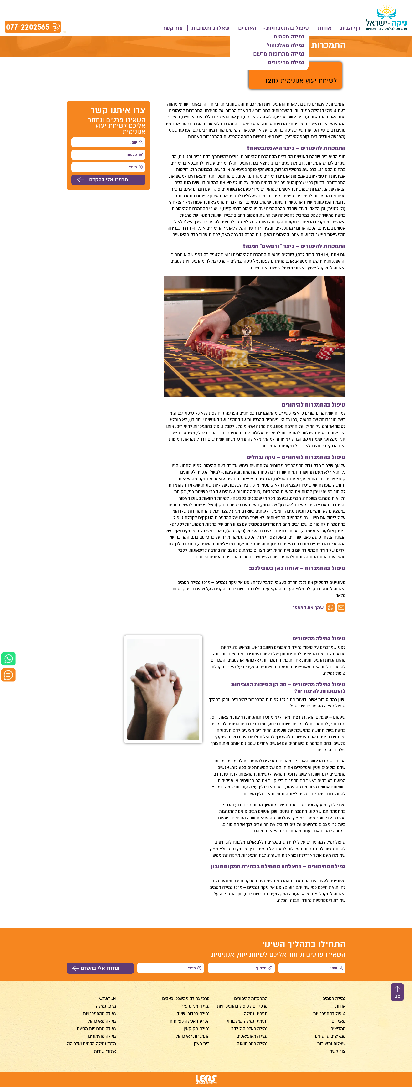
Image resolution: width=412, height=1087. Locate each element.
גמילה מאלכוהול (285, 45)
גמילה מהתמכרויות (99, 1013)
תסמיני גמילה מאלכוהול (247, 1021)
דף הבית (350, 28)
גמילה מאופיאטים (252, 1036)
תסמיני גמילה (256, 1013)
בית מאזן (202, 1043)
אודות (324, 28)
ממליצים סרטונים (330, 1036)
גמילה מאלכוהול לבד (249, 1028)
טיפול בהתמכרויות (287, 28)
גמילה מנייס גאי (196, 1006)
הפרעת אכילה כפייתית (190, 1021)
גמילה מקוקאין (197, 1028)
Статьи (107, 998)
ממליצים (337, 1028)
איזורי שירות (105, 1051)
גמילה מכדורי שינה (193, 1013)
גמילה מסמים (289, 37)
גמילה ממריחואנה (252, 1043)
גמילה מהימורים (286, 62)
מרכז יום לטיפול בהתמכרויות (242, 1006)
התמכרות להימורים (251, 998)
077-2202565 (27, 26)
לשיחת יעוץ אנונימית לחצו (301, 81)
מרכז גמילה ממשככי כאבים (186, 998)
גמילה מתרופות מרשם (278, 54)
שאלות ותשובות (210, 28)
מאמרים (247, 28)
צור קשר (173, 28)
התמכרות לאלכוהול (193, 1036)
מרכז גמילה (106, 1006)
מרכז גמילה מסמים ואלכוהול (91, 1043)
